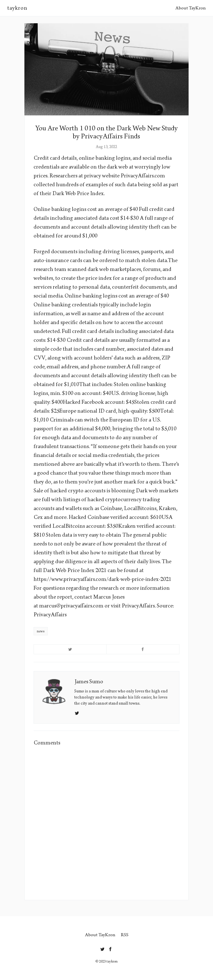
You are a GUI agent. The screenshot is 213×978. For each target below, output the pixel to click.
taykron (17, 8)
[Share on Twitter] (70, 649)
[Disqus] (106, 822)
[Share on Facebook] (142, 649)
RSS (124, 934)
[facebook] (110, 948)
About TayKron (190, 8)
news (40, 631)
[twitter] (102, 948)
